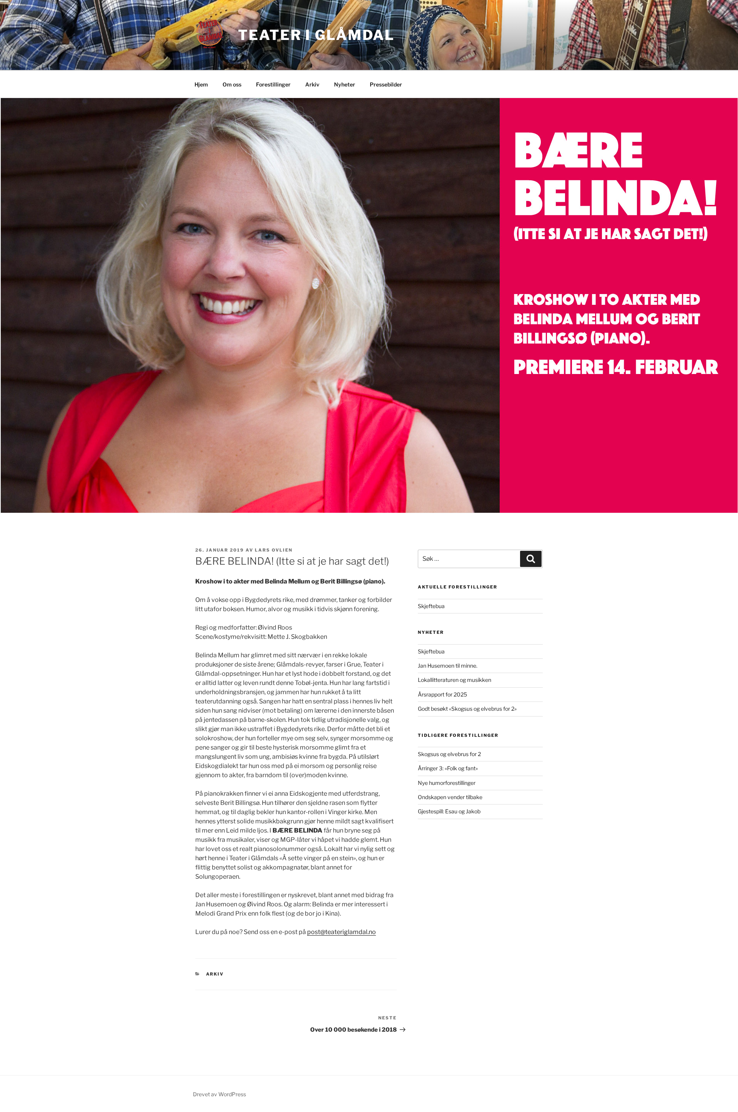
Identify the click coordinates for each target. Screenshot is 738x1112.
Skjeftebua (431, 606)
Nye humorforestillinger (446, 783)
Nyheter (344, 84)
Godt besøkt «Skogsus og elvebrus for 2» (467, 708)
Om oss (232, 84)
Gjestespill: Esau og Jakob (449, 811)
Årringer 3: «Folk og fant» (448, 768)
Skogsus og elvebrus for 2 (449, 754)
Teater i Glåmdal (316, 35)
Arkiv (312, 84)
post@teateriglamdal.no (341, 932)
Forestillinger (273, 84)
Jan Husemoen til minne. (447, 665)
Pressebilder (386, 84)
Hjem (201, 84)
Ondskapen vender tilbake (450, 797)
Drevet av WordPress (219, 1094)
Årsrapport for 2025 (442, 694)
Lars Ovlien (274, 550)
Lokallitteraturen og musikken (454, 680)
